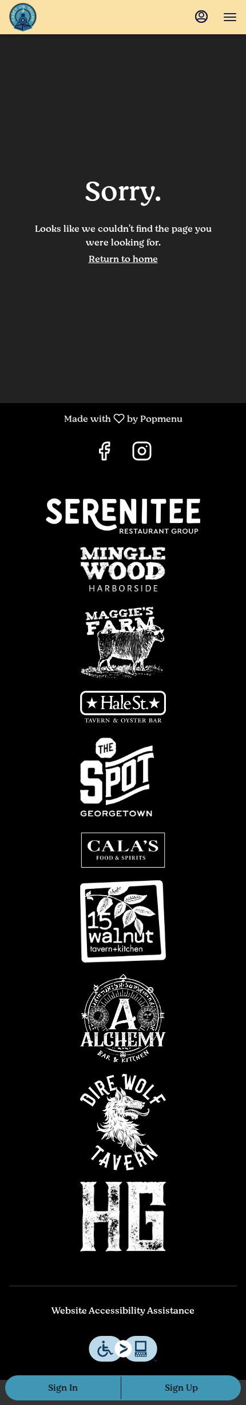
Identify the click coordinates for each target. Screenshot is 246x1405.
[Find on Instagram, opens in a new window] (142, 454)
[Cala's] (123, 849)
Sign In (63, 1388)
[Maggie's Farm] (123, 641)
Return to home (123, 259)
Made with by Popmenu (95, 418)
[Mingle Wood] (123, 568)
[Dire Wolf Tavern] (123, 1122)
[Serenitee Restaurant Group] (123, 515)
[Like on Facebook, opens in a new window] (104, 454)
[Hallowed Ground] (123, 1216)
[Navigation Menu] (230, 17)
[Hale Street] (123, 706)
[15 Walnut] (123, 921)
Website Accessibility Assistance (123, 1311)
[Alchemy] (123, 1018)
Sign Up (181, 1388)
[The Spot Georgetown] (123, 776)
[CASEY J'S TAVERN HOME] (72, 17)
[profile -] (201, 16)
